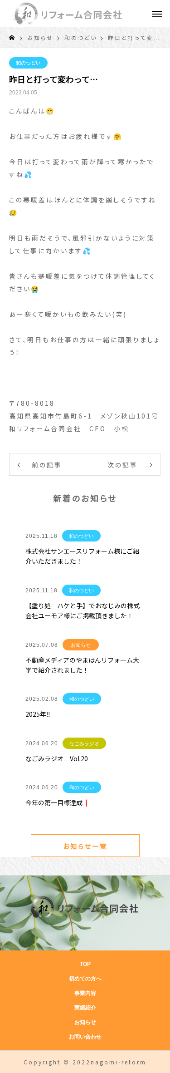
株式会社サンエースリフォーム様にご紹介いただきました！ (82, 556)
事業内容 (85, 993)
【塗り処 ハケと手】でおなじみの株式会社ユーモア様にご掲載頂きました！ (82, 610)
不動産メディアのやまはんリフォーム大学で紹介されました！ (82, 664)
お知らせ (81, 645)
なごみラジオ (84, 743)
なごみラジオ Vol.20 (56, 758)
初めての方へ (85, 978)
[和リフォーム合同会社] (68, 13)
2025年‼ (37, 714)
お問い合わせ (85, 1037)
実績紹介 (85, 1007)
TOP (85, 964)
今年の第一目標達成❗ (57, 802)
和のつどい (28, 62)
